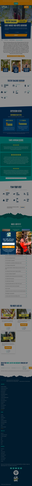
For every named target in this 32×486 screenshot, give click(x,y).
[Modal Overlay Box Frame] (16, 243)
